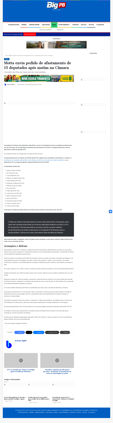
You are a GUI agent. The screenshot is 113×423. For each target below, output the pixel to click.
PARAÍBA (24, 24)
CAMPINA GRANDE (34, 24)
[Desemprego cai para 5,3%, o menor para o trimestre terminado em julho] (63, 390)
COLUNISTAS (100, 24)
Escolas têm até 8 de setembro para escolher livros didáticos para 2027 (38, 399)
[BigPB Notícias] (56, 6)
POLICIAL (91, 24)
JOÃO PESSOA (46, 24)
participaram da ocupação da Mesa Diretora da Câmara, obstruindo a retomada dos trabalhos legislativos (34, 160)
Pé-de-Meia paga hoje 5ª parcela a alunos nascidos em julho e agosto (14, 398)
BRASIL (54, 24)
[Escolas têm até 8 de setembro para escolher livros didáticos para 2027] (39, 390)
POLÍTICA (83, 24)
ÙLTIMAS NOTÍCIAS (13, 24)
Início (6, 55)
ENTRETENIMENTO (64, 24)
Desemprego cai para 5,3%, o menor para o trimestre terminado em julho (63, 399)
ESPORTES (76, 24)
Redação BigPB (10, 84)
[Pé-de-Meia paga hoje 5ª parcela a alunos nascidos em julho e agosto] (15, 390)
